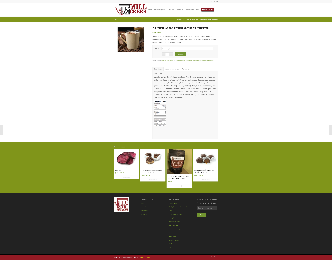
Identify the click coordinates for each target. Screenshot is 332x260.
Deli (170, 247)
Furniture (171, 244)
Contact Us (144, 214)
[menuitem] (150, 10)
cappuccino (178, 60)
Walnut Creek (172, 236)
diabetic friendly (192, 60)
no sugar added (205, 60)
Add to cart (180, 54)
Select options (127, 177)
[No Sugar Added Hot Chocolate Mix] (1, 130)
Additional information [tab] (172, 69)
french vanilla (199, 60)
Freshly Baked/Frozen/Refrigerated (178, 207)
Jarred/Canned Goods (174, 221)
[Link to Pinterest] (217, 1)
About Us (143, 207)
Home (142, 203)
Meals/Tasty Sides (173, 225)
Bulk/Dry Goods (173, 203)
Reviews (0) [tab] (185, 69)
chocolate (183, 60)
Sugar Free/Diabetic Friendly (167, 60)
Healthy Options (173, 218)
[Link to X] (212, 1)
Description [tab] (158, 69)
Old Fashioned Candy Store (176, 229)
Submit (201, 214)
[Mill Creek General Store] (132, 10)
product (157, 48)
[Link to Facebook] (214, 1)
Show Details (185, 186)
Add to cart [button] (173, 186)
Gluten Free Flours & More (175, 214)
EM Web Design (145, 257)
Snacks (171, 233)
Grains (170, 210)
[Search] (216, 10)
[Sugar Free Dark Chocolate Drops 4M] (330, 130)
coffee (187, 60)
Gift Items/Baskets (174, 240)
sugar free (211, 60)
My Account (144, 210)
